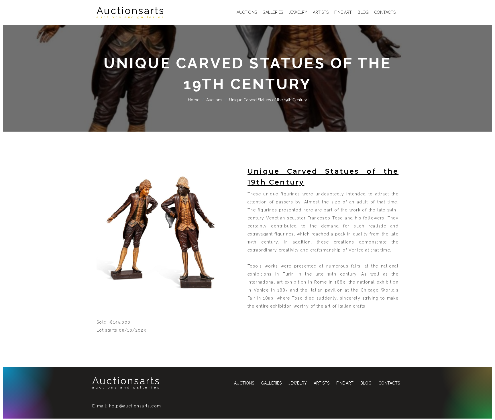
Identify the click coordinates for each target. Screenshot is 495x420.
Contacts (385, 12)
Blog (363, 12)
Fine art (343, 12)
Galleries (273, 12)
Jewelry (298, 12)
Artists (321, 12)
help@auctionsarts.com (135, 406)
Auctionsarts (131, 12)
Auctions (247, 12)
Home (193, 100)
